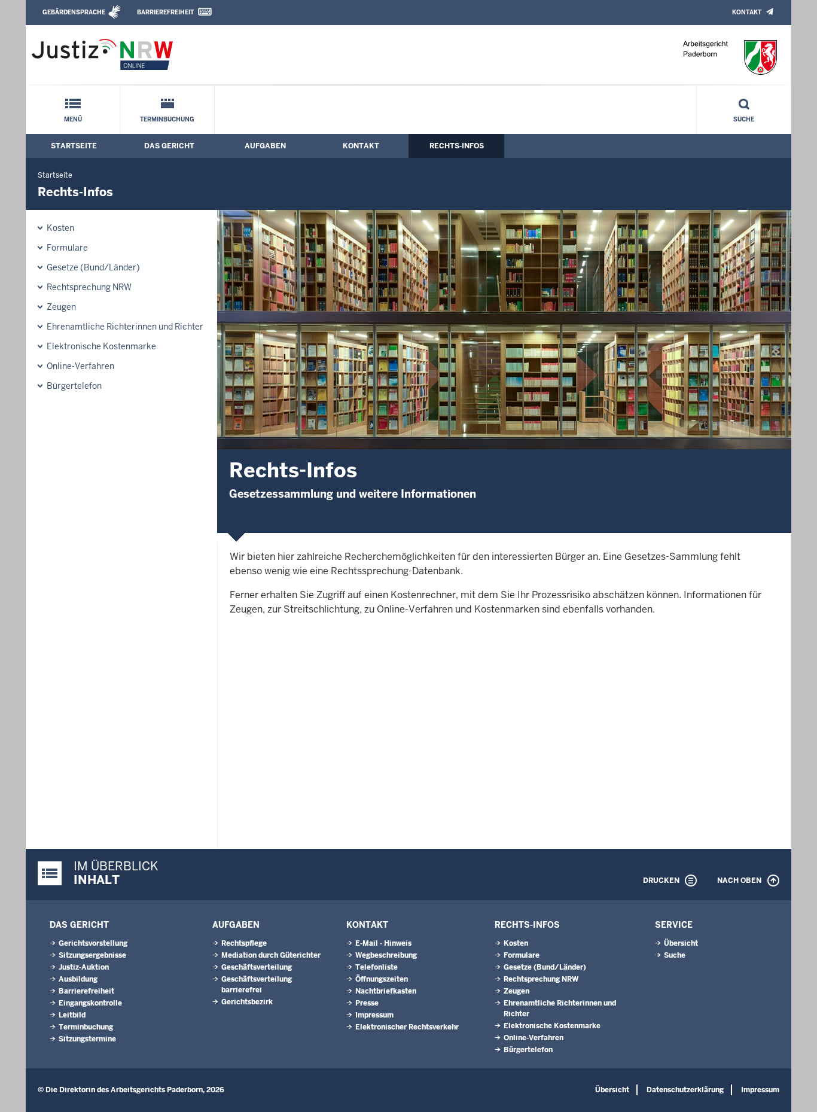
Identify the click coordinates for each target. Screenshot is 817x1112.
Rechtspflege (244, 943)
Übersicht (681, 943)
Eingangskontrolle (90, 1003)
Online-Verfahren (80, 366)
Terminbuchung (167, 119)
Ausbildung (78, 979)
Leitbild (72, 1015)
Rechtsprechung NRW (89, 287)
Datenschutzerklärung (685, 1090)
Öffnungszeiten (381, 979)
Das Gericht (169, 146)
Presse (367, 1003)
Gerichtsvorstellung (93, 943)
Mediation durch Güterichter (271, 955)
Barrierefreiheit (165, 12)
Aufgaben (265, 146)
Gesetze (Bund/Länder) (93, 267)
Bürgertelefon (74, 385)
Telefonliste (376, 967)
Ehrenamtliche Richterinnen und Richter (125, 326)
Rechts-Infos (456, 146)
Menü (73, 119)
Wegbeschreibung (386, 955)
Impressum (374, 1015)
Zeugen (61, 306)
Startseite (74, 146)
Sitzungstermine (87, 1039)
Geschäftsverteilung (256, 967)
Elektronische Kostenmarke (101, 346)
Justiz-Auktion (84, 967)
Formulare (67, 247)
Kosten (60, 228)
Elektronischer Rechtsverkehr (407, 1027)
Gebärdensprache (73, 12)
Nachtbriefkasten (385, 991)
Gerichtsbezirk (247, 1002)
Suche (743, 119)
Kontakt (746, 12)
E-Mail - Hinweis (383, 943)
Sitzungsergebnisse (92, 955)
